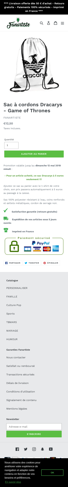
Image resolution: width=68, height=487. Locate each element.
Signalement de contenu (21, 400)
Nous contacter (16, 357)
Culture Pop (13, 305)
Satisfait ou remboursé (20, 365)
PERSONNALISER (17, 288)
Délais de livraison (17, 383)
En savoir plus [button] (13, 482)
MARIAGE (12, 330)
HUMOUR (12, 339)
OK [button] (52, 472)
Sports (10, 313)
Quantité (9, 139)
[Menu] (62, 22)
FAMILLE (11, 296)
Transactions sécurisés (20, 374)
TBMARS (11, 322)
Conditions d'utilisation (20, 391)
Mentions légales (16, 408)
